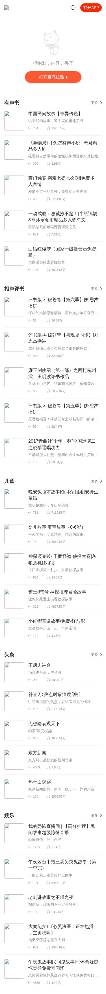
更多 (94, 103)
